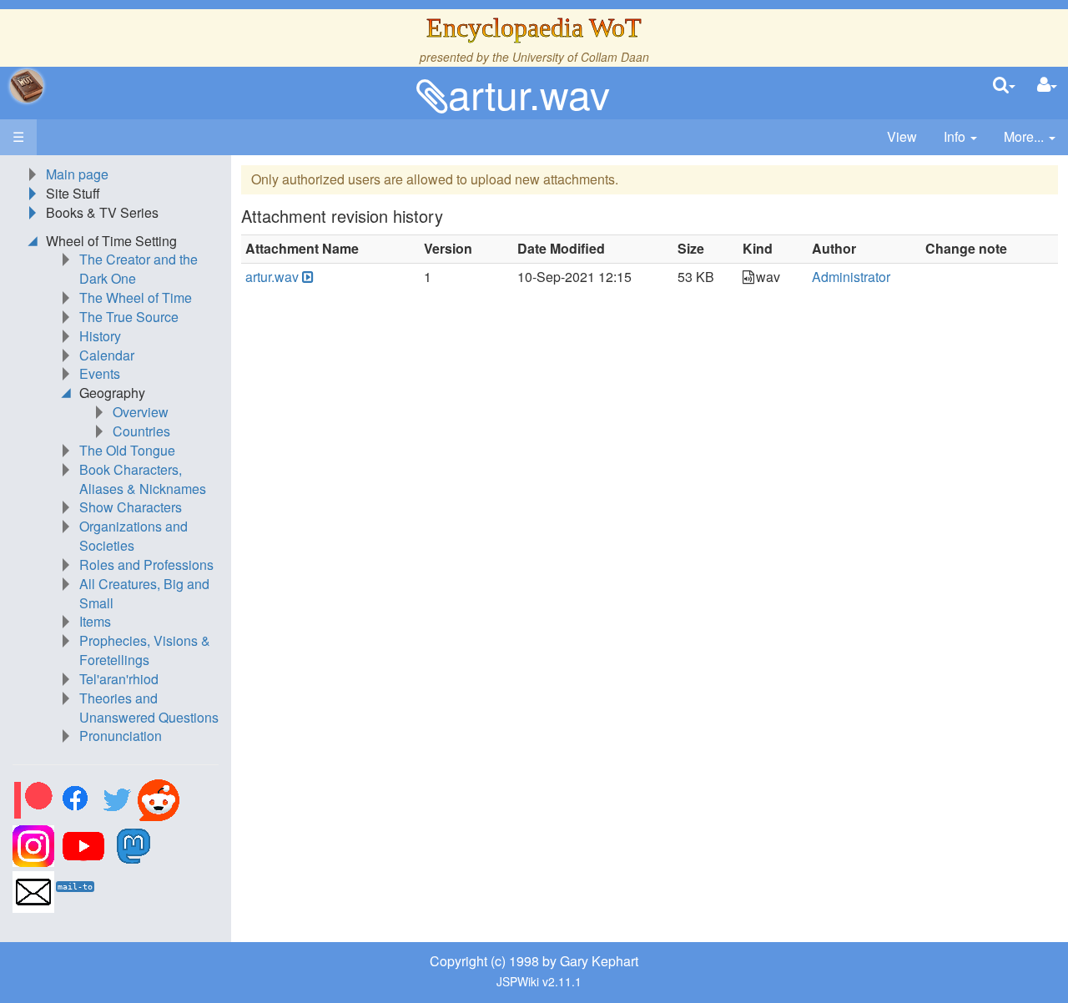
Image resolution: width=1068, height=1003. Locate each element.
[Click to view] (306, 277)
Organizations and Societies (133, 536)
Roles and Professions (146, 564)
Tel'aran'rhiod (119, 678)
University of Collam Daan (580, 56)
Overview (141, 411)
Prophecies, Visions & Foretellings (144, 650)
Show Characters (130, 507)
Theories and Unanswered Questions (149, 707)
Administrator (851, 276)
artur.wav (529, 93)
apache (26, 86)
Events (99, 373)
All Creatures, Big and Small (144, 593)
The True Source (129, 316)
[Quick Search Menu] (1004, 85)
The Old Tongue (127, 450)
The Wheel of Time (135, 297)
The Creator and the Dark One (138, 268)
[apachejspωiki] (26, 86)
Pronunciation (120, 735)
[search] (1004, 85)
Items (95, 621)
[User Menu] (1047, 85)
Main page (77, 174)
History (100, 335)
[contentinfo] (960, 137)
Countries (141, 431)
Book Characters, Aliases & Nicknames (142, 479)
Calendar (106, 355)
